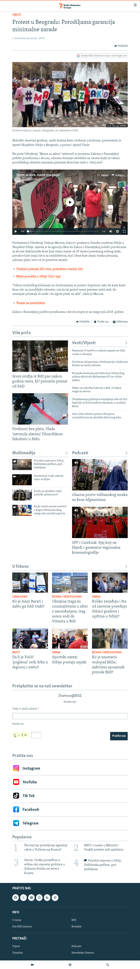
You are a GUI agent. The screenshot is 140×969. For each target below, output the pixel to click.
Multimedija (23, 453)
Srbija (96, 596)
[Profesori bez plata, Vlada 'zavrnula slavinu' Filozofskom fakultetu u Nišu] (40, 409)
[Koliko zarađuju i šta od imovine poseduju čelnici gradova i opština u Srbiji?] (110, 583)
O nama (16, 920)
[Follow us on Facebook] (15, 897)
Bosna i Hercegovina (67, 596)
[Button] (121, 46)
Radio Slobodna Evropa (35, 179)
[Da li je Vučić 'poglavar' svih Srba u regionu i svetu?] (30, 638)
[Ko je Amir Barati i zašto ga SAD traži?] (30, 583)
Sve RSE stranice (22, 926)
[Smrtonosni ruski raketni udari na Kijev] (22, 479)
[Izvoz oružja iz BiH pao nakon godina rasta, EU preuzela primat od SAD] (40, 356)
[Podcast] (70, 964)
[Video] (32, 964)
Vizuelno (17, 953)
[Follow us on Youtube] (31, 897)
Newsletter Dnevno (83, 953)
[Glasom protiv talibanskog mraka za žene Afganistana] (100, 474)
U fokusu (20, 566)
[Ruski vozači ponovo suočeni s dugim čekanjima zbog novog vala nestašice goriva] (22, 510)
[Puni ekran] (124, 231)
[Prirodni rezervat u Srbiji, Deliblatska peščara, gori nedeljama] (22, 464)
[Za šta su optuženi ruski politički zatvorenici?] (22, 495)
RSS (74, 920)
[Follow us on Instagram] (39, 897)
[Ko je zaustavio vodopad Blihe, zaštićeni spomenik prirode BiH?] (110, 638)
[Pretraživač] (107, 964)
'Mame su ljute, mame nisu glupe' (38, 175)
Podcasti (80, 453)
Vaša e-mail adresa (25, 709)
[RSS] (47, 897)
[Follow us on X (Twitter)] (23, 897)
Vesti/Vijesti (84, 343)
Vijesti (16, 14)
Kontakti (77, 926)
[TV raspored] (55, 897)
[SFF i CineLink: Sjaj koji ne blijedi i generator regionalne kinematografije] (100, 522)
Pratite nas (119, 736)
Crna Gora (19, 596)
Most (16, 652)
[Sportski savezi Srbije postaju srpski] (70, 638)
